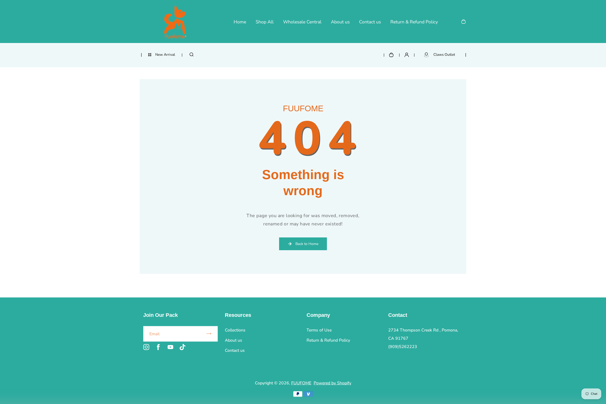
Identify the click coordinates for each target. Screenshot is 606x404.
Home (240, 22)
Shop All (265, 22)
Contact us (370, 22)
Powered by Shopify (332, 383)
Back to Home (306, 243)
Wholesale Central (302, 22)
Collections (235, 330)
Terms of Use (319, 330)
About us (340, 22)
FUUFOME (301, 383)
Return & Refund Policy (414, 22)
